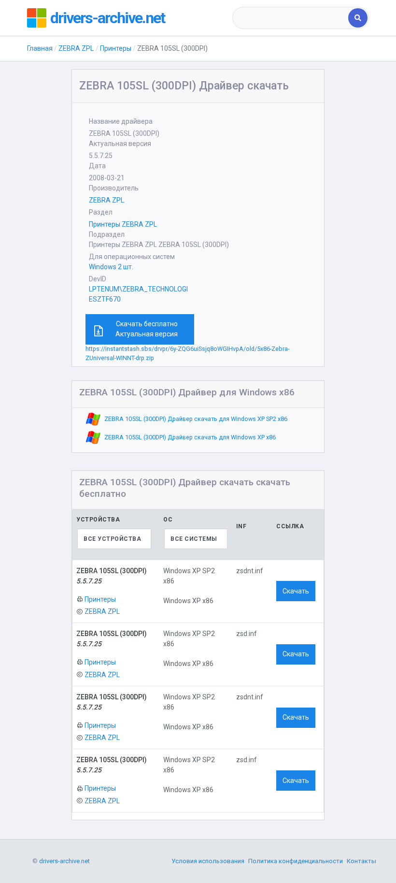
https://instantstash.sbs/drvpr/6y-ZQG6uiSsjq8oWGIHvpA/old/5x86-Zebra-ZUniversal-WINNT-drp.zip (187, 353)
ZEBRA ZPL (76, 48)
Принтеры (115, 48)
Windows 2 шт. (111, 267)
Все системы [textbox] (193, 539)
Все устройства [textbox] (112, 539)
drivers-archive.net (107, 18)
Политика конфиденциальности (295, 861)
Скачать (296, 591)
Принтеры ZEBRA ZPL (123, 224)
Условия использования (207, 861)
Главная (40, 48)
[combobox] (291, 18)
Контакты (361, 861)
